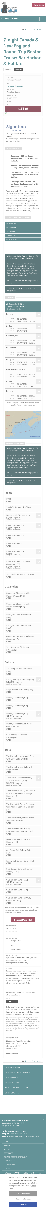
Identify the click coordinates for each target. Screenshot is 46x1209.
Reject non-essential (23, 1193)
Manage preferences (23, 1199)
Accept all (23, 1204)
